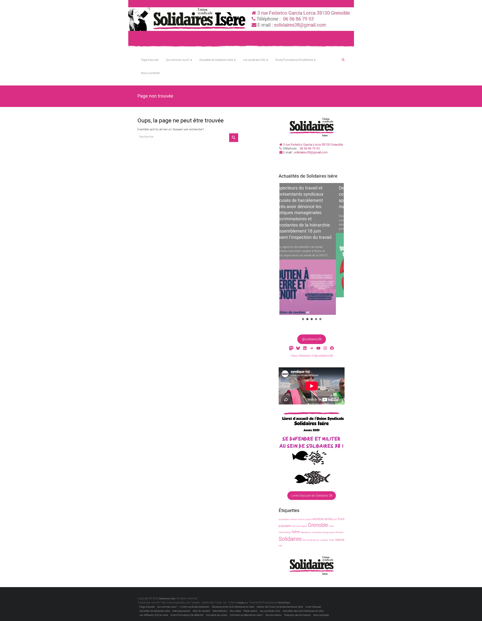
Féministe (296, 526)
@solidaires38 (311, 339)
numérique (317, 532)
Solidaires (290, 539)
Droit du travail (305, 519)
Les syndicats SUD (254, 59)
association (284, 519)
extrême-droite (322, 519)
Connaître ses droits (216, 615)
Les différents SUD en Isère (153, 615)
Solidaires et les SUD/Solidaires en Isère (233, 606)
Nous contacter (150, 73)
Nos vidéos (235, 611)
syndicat (324, 540)
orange (326, 532)
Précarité (339, 532)
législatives (306, 532)
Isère (296, 531)
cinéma (293, 519)
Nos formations (273, 615)
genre (304, 526)
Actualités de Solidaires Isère (216, 59)
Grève (331, 526)
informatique (285, 532)
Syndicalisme (313, 540)
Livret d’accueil (313, 606)
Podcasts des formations (297, 615)
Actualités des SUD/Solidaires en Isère (303, 611)
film (335, 519)
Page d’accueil (149, 59)
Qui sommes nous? (177, 59)
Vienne (339, 540)
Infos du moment (201, 611)
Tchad (331, 540)
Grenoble (318, 525)
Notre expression (181, 611)
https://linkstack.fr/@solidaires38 (312, 355)
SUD (304, 540)
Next (350, 252)
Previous (274, 252)
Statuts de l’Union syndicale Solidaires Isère (280, 606)
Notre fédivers (220, 611)
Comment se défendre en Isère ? (246, 615)
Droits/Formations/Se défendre (294, 59)
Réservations (250, 611)
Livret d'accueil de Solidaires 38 (311, 495)
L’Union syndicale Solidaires (194, 606)
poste (332, 532)
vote (280, 545)
